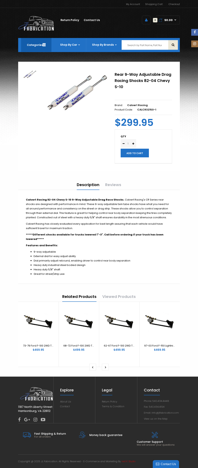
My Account (133, 4)
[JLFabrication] (36, 30)
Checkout (174, 4)
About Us (65, 401)
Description (88, 184)
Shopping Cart (154, 4)
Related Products (79, 296)
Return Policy (109, 401)
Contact (65, 406)
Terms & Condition (113, 406)
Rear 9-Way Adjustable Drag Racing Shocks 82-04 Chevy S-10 (143, 80)
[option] (77, 93)
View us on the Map (156, 419)
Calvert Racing (137, 105)
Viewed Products (119, 296)
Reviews (113, 184)
